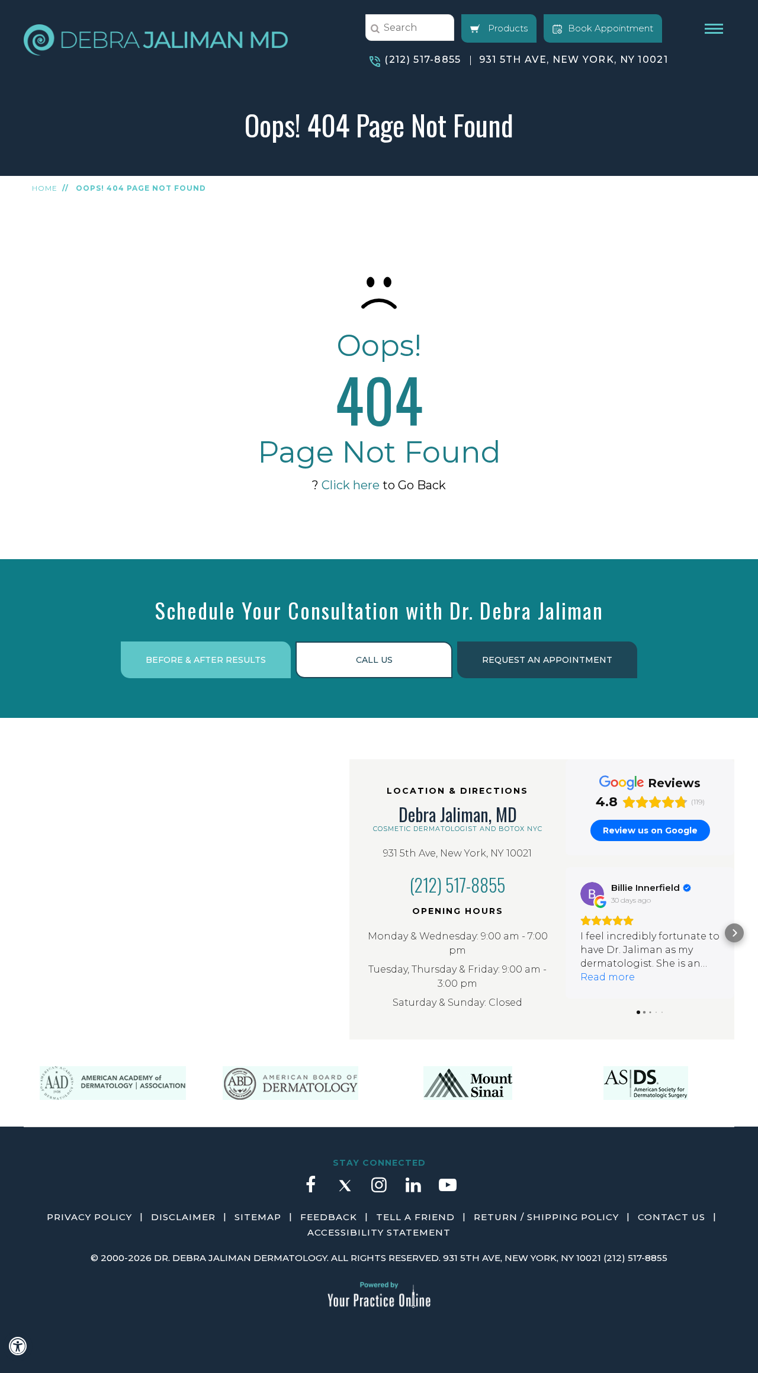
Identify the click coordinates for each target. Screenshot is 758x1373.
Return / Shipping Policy (546, 1217)
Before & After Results (206, 660)
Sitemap (258, 1217)
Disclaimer (183, 1217)
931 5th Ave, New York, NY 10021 (573, 59)
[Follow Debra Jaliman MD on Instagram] (379, 1190)
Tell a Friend (415, 1217)
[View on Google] (592, 894)
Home (44, 188)
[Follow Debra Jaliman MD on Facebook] (310, 1190)
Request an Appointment (547, 660)
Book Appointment (610, 28)
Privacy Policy (89, 1217)
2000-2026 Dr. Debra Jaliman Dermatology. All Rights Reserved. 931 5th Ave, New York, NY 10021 (351, 1257)
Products (507, 28)
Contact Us (671, 1217)
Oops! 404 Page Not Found (141, 188)
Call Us (374, 660)
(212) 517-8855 (422, 59)
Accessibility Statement (379, 1232)
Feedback (328, 1217)
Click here (351, 485)
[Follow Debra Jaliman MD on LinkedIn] (413, 1190)
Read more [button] (607, 977)
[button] (565, 932)
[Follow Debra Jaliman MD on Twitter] (344, 1190)
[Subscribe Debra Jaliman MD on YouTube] (447, 1190)
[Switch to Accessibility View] (18, 1346)
